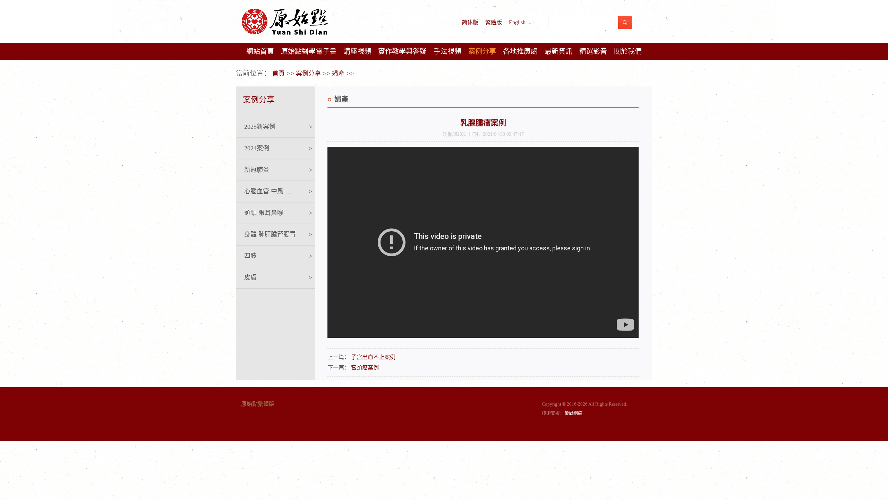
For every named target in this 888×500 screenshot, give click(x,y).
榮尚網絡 (573, 413)
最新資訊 (558, 51)
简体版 (470, 22)
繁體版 (493, 22)
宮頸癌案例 (365, 367)
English (517, 22)
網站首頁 (260, 51)
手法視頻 (447, 51)
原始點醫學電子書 (308, 51)
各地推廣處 (520, 51)
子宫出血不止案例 (373, 357)
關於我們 (628, 51)
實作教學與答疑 (402, 51)
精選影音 (593, 51)
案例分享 (482, 51)
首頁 (278, 73)
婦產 (338, 73)
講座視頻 (357, 51)
